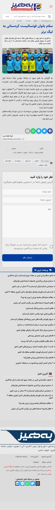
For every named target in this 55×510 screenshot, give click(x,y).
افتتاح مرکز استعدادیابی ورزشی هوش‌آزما (38, 357)
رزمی (34, 446)
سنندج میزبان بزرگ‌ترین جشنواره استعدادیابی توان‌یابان (33, 280)
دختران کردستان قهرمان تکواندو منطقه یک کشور (35, 352)
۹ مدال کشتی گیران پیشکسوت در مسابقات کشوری (34, 363)
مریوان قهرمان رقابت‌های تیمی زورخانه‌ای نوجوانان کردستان (31, 319)
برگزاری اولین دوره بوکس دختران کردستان (37, 313)
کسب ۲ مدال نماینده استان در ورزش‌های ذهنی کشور (33, 346)
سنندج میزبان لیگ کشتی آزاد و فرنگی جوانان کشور (34, 330)
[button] (50, 131)
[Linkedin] (17, 483)
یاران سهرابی (42, 165)
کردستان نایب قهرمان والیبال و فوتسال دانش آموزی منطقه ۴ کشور (29, 291)
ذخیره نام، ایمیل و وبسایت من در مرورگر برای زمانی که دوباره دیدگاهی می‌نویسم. (26, 246)
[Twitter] (32, 483)
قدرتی (28, 446)
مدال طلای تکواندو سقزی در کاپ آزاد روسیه (37, 341)
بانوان (36, 161)
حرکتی (9, 446)
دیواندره (28, 21)
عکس (40, 450)
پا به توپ (51, 446)
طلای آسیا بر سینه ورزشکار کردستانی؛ (39, 308)
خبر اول (28, 161)
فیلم (47, 450)
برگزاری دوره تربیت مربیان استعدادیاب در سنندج (35, 324)
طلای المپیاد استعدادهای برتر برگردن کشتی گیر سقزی (33, 302)
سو (18, 446)
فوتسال (19, 21)
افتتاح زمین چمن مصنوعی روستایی (40, 335)
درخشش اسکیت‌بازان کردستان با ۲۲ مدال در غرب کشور (32, 286)
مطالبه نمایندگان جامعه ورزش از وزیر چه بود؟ (37, 297)
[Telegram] (22, 483)
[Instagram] (37, 483)
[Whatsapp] (27, 483)
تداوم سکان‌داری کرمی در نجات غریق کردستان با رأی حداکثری (30, 275)
